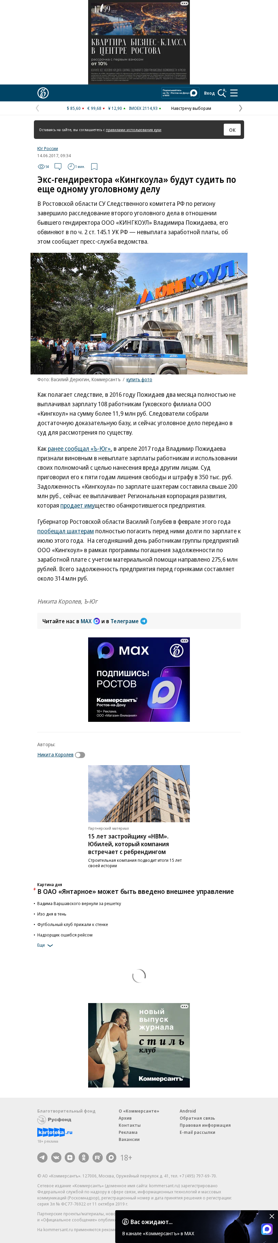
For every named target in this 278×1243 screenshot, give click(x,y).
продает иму (77, 505)
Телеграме (125, 621)
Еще (41, 945)
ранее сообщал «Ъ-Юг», (80, 448)
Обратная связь (197, 1118)
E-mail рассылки (197, 1132)
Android (188, 1111)
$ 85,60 (74, 108)
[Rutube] (98, 1157)
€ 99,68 (94, 108)
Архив (125, 1118)
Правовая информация (205, 1125)
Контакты (130, 1125)
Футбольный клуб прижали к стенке (72, 924)
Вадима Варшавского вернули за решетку (79, 903)
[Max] (111, 1157)
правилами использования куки (133, 129)
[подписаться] (81, 755)
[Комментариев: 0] (58, 167)
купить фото (139, 379)
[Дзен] (70, 1157)
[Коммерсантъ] (43, 93)
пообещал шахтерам (65, 531)
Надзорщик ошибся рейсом (65, 935)
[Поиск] (222, 93)
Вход (209, 93)
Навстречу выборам (191, 108)
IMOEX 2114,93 (143, 108)
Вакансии (129, 1139)
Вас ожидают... (152, 1222)
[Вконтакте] (56, 1157)
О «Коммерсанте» (139, 1111)
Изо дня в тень (51, 914)
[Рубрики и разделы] (234, 93)
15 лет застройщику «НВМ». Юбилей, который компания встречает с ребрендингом (128, 844)
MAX (86, 621)
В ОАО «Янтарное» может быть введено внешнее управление (135, 891)
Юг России (47, 148)
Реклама (128, 1132)
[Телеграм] (42, 1157)
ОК (232, 129)
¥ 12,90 (115, 108)
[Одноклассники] (84, 1157)
